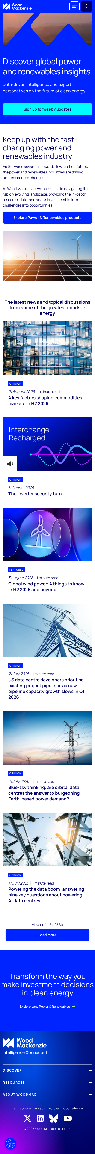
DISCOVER (12, 1070)
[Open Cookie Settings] (10, 1143)
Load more (47, 934)
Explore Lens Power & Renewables (45, 1006)
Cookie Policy (73, 1108)
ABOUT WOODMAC (20, 1094)
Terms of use (21, 1108)
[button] (74, 6)
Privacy (39, 1108)
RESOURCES (14, 1082)
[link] (47, 1046)
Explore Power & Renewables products (47, 217)
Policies (54, 1108)
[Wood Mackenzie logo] (17, 6)
